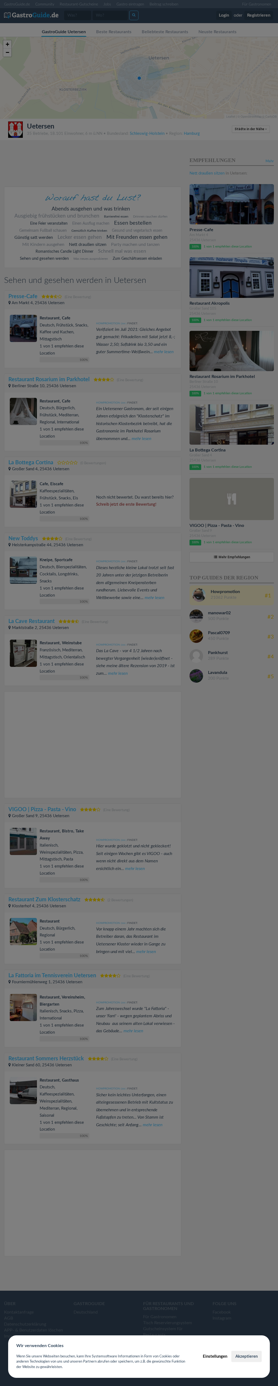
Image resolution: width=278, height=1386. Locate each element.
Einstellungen (215, 1356)
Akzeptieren (246, 1356)
